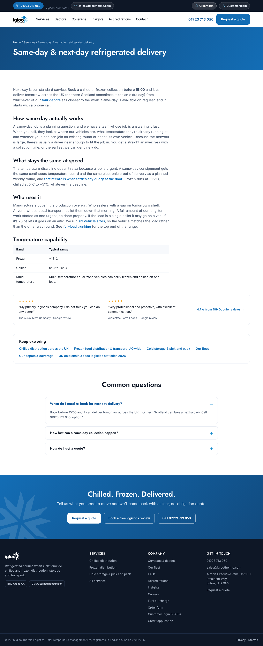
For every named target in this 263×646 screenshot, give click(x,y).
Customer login (237, 5)
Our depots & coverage (36, 356)
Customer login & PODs (164, 614)
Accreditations (120, 19)
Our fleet (202, 349)
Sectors (60, 19)
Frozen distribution (103, 567)
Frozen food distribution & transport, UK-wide (107, 349)
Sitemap (253, 639)
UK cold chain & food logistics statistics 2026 (92, 356)
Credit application (160, 621)
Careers (153, 594)
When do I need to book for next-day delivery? (86, 403)
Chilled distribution (103, 560)
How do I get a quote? (67, 448)
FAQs (152, 574)
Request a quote (233, 19)
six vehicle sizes (91, 221)
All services (97, 581)
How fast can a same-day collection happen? (84, 432)
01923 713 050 (30, 5)
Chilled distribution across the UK (44, 349)
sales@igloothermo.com (94, 5)
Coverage (79, 19)
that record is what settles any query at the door (83, 179)
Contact (142, 19)
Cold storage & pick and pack (168, 349)
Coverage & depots (161, 560)
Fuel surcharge (158, 600)
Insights (97, 19)
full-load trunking (77, 226)
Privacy (241, 639)
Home (17, 42)
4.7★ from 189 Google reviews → (220, 309)
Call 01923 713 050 (176, 518)
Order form (206, 5)
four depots (51, 100)
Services (42, 19)
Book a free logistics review (129, 518)
